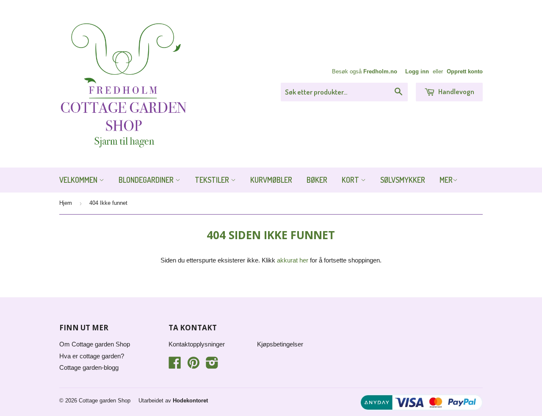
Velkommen (79, 179)
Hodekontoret (190, 400)
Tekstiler (213, 179)
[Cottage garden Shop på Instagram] (212, 365)
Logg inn (417, 71)
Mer (446, 179)
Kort (351, 179)
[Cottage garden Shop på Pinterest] (193, 365)
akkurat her (292, 260)
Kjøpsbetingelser (280, 344)
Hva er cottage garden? (91, 356)
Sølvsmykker (402, 179)
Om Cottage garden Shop (94, 344)
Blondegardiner (147, 179)
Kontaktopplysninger (197, 344)
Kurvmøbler (271, 179)
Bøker (317, 179)
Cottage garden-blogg (89, 367)
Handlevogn (455, 91)
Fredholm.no (380, 71)
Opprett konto (465, 71)
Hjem (65, 203)
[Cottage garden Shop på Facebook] (175, 365)
